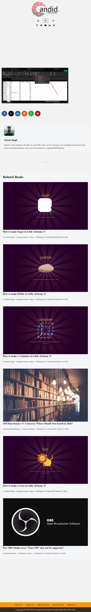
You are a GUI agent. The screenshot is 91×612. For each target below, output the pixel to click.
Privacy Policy (58, 604)
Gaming (19, 237)
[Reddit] (24, 113)
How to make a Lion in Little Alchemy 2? (24, 485)
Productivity (22, 553)
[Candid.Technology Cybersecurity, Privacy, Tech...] (45, 9)
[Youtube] (45, 25)
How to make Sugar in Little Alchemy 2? (24, 231)
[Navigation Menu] (45, 20)
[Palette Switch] (38, 20)
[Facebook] (37, 25)
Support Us (71, 604)
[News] (53, 25)
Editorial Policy (43, 604)
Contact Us (30, 604)
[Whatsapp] (31, 113)
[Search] (53, 20)
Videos (31, 237)
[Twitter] (41, 25)
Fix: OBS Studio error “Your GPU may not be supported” (34, 548)
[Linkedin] (49, 25)
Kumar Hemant (10, 553)
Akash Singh (9, 237)
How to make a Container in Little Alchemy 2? (27, 356)
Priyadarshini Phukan (12, 429)
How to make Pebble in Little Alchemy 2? (24, 294)
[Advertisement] (45, 44)
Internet (25, 237)
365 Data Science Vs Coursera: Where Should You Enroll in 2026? (38, 423)
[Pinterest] (38, 113)
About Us (18, 604)
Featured (26, 429)
